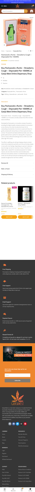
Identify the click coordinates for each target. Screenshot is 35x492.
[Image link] (31, 11)
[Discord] (10, 424)
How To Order (5, 472)
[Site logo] (17, 6)
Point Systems (22, 443)
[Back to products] (31, 51)
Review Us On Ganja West (24, 481)
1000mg (6, 94)
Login (3, 450)
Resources (21, 431)
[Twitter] (17, 424)
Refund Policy (5, 484)
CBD (19, 207)
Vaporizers (8, 51)
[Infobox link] (17, 285)
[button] (9, 217)
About (3, 437)
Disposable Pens (17, 51)
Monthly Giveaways (23, 446)
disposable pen (13, 94)
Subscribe (17, 380)
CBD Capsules (23, 207)
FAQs (3, 469)
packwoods (20, 94)
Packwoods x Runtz (21, 91)
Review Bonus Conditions (24, 469)
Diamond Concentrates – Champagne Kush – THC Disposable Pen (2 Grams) (7, 204)
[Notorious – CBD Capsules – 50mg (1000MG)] (26, 194)
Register (4, 453)
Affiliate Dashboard (7, 459)
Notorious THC (30, 207)
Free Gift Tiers (21, 437)
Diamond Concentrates (6, 208)
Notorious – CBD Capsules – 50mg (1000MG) (24, 204)
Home (2, 51)
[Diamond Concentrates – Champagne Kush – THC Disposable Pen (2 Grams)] (9, 194)
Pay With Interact (6, 475)
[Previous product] (29, 51)
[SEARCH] (26, 11)
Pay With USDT (6, 478)
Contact (4, 440)
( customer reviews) (13, 60)
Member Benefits (22, 434)
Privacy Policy (5, 487)
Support (4, 466)
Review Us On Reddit (23, 475)
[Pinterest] (25, 424)
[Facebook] (13, 424)
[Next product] (33, 51)
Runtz (25, 94)
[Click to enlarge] (4, 45)
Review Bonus (22, 466)
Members (5, 448)
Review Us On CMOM (23, 478)
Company (4, 431)
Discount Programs (23, 440)
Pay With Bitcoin (6, 481)
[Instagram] (21, 424)
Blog (3, 443)
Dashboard (5, 456)
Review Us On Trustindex (24, 472)
